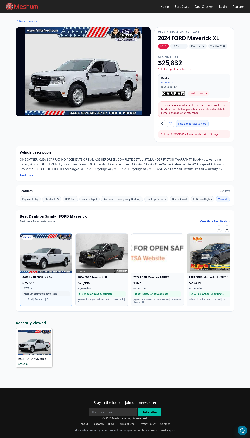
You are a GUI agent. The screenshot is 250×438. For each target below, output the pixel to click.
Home (164, 7)
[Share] (161, 123)
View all (222, 199)
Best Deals (182, 7)
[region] (125, 270)
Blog (111, 424)
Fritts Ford (167, 82)
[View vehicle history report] (173, 93)
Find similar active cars (192, 123)
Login (223, 7)
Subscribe (150, 412)
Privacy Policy (147, 424)
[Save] (170, 123)
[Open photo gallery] (83, 71)
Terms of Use (126, 424)
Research (98, 424)
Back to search (28, 21)
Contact (165, 424)
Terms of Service (159, 430)
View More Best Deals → (215, 221)
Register (238, 7)
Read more (26, 175)
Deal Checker (204, 7)
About (84, 424)
